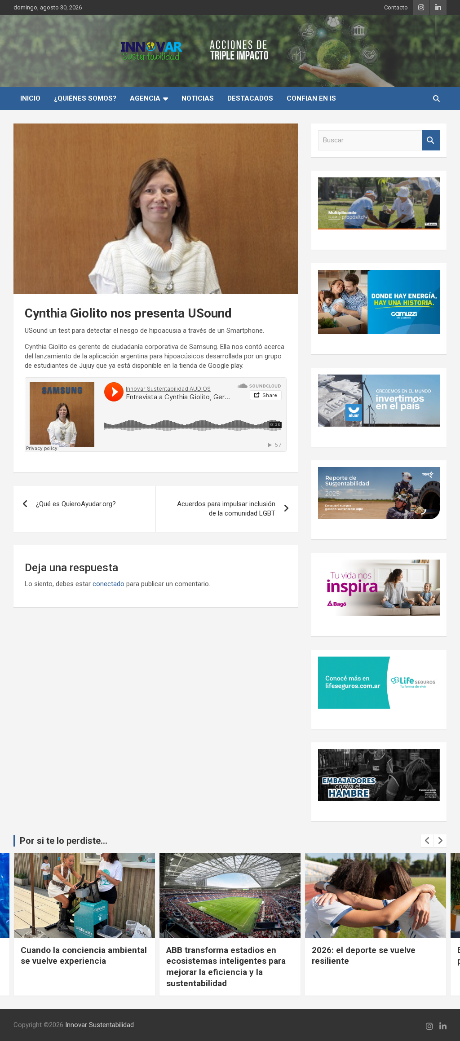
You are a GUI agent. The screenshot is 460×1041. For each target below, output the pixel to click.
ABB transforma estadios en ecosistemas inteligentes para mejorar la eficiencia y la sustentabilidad (80, 966)
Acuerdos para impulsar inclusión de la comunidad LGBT (226, 508)
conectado (108, 584)
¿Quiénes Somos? (85, 98)
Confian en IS (311, 98)
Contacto (396, 7)
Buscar (431, 140)
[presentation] (427, 840)
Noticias (197, 98)
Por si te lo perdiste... (63, 840)
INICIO (30, 98)
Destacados (250, 98)
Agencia (145, 98)
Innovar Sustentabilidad (99, 1025)
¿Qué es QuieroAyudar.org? (76, 504)
